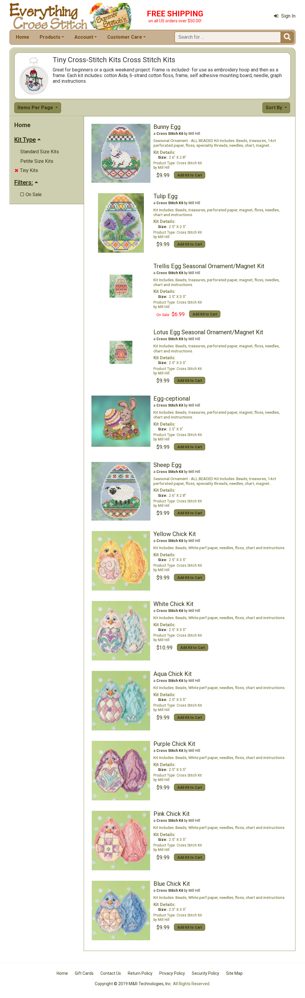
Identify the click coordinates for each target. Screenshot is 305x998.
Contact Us (110, 973)
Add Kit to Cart (189, 175)
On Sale (31, 194)
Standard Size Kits (39, 151)
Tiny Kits (26, 170)
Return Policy (140, 973)
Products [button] (50, 37)
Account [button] (83, 37)
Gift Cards (84, 973)
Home (22, 37)
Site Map (234, 973)
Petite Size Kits (36, 161)
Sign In (288, 16)
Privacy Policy (172, 973)
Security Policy (205, 973)
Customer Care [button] (124, 37)
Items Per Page (36, 107)
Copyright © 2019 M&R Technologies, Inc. (133, 983)
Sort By (274, 107)
